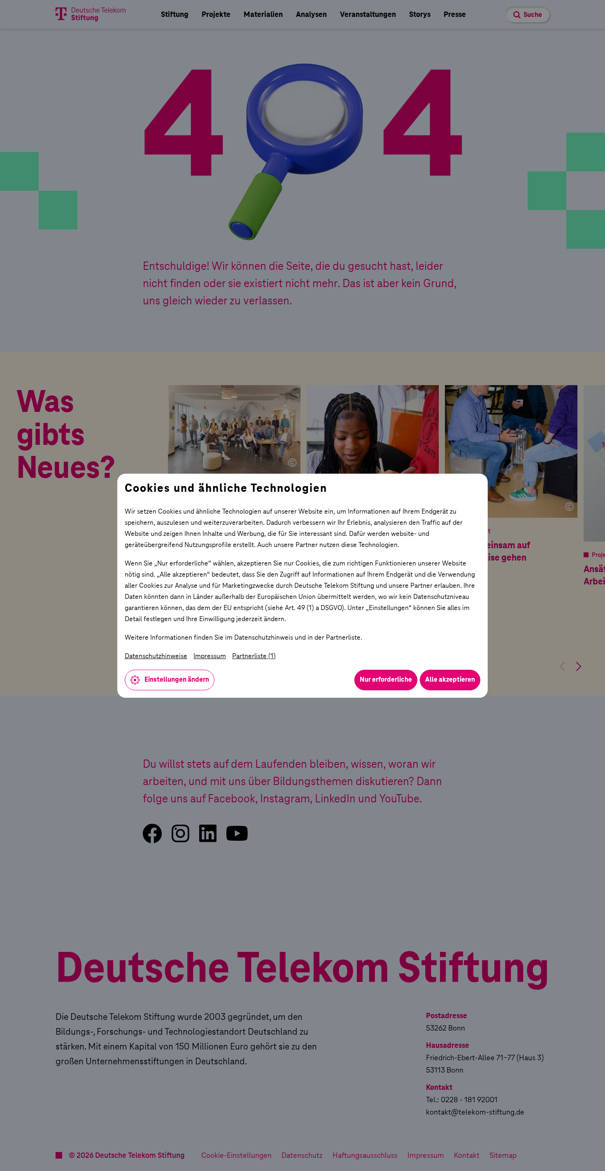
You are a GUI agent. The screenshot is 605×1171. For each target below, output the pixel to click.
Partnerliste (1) (254, 656)
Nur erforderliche (386, 679)
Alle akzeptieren (450, 679)
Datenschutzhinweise (156, 656)
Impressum (209, 656)
